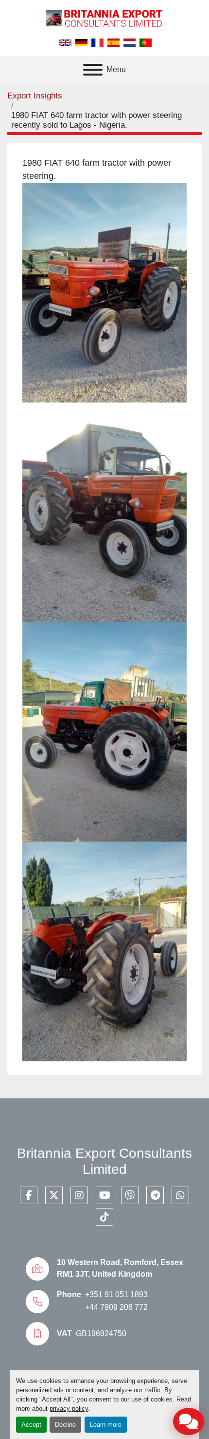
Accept (31, 1424)
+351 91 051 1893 (116, 1294)
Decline (65, 1424)
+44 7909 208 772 (116, 1307)
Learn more (106, 1424)
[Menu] (93, 70)
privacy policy (69, 1408)
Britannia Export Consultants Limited (104, 1161)
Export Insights (34, 95)
